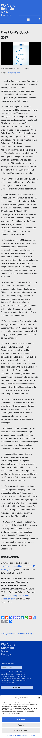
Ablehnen (21, 725)
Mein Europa (6, 13)
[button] (39, 698)
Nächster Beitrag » (26, 633)
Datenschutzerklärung (23, 735)
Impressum (32, 735)
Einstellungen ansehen (21, 730)
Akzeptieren (21, 720)
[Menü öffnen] (29, 19)
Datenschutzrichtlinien (9, 683)
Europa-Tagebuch (14, 73)
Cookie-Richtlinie (11, 735)
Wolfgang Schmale (8, 7)
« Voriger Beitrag (8, 633)
